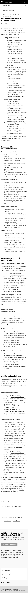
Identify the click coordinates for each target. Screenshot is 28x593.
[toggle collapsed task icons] (19, 2)
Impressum (23, 590)
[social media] (5, 582)
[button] (13, 5)
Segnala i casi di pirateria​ (21, 588)
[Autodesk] (8, 2)
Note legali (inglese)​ (13, 589)
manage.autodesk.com (17, 275)
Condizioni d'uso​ (5, 589)
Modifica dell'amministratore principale (12, 491)
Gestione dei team (12, 46)
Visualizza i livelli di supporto (9, 558)
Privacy (2, 588)
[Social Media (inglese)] (5, 582)
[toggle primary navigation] (2, 2)
